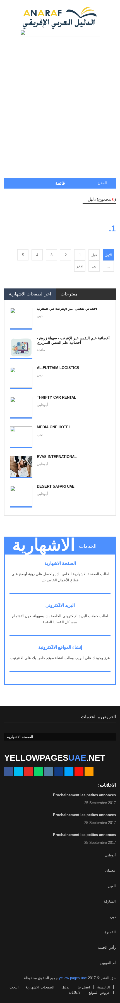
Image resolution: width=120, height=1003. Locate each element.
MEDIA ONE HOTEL (54, 427)
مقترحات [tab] (69, 294)
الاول (108, 255)
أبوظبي (110, 855)
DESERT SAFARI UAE (56, 486)
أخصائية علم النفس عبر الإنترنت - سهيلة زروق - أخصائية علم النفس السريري (73, 340)
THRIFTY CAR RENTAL (56, 397)
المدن (102, 183)
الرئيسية (103, 987)
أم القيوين (108, 963)
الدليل (66, 987)
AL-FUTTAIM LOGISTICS (58, 368)
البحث (14, 987)
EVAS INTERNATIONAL (57, 457)
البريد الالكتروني (60, 605)
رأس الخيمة (107, 947)
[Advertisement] (60, 112)
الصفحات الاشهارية (40, 987)
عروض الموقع (99, 992)
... (108, 266)
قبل (94, 255)
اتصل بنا (84, 987)
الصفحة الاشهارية (60, 563)
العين (112, 886)
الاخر (79, 266)
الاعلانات (74, 992)
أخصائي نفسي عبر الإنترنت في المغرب (67, 308)
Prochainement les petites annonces (84, 795)
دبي (113, 917)
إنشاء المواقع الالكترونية (60, 647)
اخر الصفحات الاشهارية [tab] (30, 294)
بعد (94, 266)
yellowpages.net (54, 757)
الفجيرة (110, 932)
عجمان (110, 870)
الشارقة (110, 901)
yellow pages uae (73, 978)
